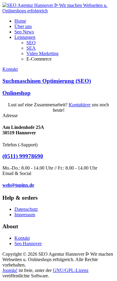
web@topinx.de (18, 185)
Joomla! (9, 270)
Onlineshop (16, 93)
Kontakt (10, 69)
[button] (24, 37)
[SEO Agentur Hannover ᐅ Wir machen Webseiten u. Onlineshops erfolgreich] (58, 10)
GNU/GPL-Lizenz (70, 270)
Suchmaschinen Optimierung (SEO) (46, 81)
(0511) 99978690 (22, 156)
